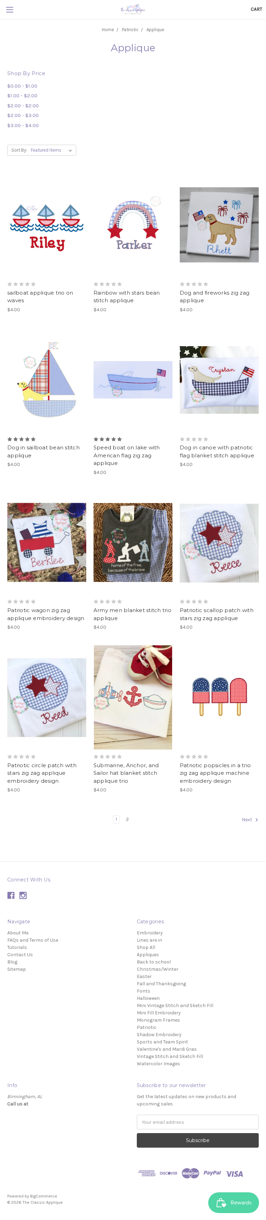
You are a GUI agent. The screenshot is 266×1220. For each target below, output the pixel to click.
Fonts (143, 991)
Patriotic (130, 29)
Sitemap (16, 969)
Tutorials (17, 947)
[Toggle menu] (9, 9)
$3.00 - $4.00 (23, 125)
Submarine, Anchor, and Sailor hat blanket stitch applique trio (126, 773)
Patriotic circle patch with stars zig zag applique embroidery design (42, 773)
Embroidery (150, 933)
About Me (17, 933)
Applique (155, 29)
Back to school (154, 962)
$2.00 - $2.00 (23, 105)
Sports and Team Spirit (162, 1042)
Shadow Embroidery (159, 1035)
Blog (12, 962)
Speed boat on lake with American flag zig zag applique (127, 455)
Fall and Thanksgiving (161, 984)
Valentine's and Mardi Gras (167, 1049)
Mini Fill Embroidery (159, 1013)
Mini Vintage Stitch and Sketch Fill (175, 1005)
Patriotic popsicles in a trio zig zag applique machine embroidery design (215, 773)
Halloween (148, 998)
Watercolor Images (158, 1064)
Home (108, 29)
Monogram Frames (158, 1020)
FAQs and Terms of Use (32, 940)
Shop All (146, 947)
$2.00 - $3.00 (23, 115)
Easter (144, 976)
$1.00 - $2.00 (22, 95)
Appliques (148, 955)
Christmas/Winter (157, 969)
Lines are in (149, 940)
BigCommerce (43, 1196)
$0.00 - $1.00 (22, 86)
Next (247, 820)
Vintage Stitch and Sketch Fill (170, 1056)
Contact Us (20, 955)
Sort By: (19, 150)
